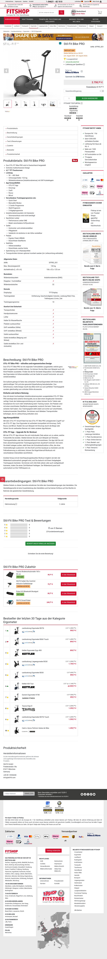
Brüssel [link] (15, 916)
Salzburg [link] (29, 896)
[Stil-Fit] (11, 44)
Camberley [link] (28, 886)
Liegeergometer (79, 880)
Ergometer (26, 31)
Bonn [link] (6, 865)
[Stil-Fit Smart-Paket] (10, 602)
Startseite (6, 31)
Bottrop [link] (11, 865)
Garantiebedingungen (15, 137)
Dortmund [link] (8, 867)
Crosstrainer (78, 852)
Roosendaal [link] (16, 906)
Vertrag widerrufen (53, 851)
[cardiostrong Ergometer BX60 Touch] (16, 641)
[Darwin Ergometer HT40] (16, 697)
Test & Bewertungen (14, 141)
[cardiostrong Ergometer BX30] (16, 675)
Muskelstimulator (80, 903)
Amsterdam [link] (9, 903)
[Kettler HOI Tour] (16, 686)
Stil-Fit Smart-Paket (23, 600)
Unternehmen (9, 1)
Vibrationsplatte (79, 906)
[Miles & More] (94, 834)
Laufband (77, 857)
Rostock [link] (7, 878)
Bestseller (10, 150)
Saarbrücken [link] (15, 878)
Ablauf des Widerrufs (57, 870)
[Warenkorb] (100, 12)
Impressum (18, 1)
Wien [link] (6, 898)
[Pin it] (75, 160)
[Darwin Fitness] (28, 698)
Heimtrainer (78, 883)
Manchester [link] (28, 888)
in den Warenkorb (89, 98)
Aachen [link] (7, 862)
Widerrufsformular (46, 869)
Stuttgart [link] (30, 878)
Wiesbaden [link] (8, 881)
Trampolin (77, 865)
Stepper (76, 888)
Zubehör (10, 146)
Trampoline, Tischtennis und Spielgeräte (50, 20)
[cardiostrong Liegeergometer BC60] (16, 664)
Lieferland (78, 1)
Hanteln (76, 875)
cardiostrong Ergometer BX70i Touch (35, 717)
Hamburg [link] (25, 869)
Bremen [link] (27, 865)
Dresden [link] (15, 867)
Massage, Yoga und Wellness (76, 20)
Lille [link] (6, 922)
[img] (82, 71)
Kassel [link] (28, 871)
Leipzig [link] (16, 874)
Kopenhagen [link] (9, 927)
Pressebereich (58, 881)
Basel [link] (7, 911)
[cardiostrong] (28, 632)
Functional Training (80, 893)
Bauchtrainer (78, 896)
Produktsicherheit (13, 154)
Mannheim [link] (28, 874)
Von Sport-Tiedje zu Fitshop (14, 818)
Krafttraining (27, 19)
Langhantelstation (80, 891)
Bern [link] (10, 911)
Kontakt (31, 1)
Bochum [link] (30, 862)
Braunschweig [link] (19, 865)
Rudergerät (78, 860)
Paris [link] (9, 922)
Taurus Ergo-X (27, 706)
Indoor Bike (78, 873)
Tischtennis (78, 867)
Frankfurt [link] (13, 869)
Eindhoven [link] (8, 906)
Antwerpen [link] (8, 916)
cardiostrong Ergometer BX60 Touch (35, 639)
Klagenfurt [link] (19, 896)
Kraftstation (78, 862)
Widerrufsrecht (59, 866)
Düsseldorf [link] (21, 867)
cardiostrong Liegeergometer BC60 (34, 662)
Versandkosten (45, 866)
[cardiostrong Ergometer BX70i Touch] (16, 719)
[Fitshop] (18, 12)
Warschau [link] (8, 932)
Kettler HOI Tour (28, 684)
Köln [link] (12, 874)
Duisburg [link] (29, 867)
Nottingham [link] (9, 890)
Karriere (25, 1)
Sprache (86, 1)
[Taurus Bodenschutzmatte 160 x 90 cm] (10, 575)
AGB (41, 861)
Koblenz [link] (7, 874)
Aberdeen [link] (8, 886)
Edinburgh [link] (8, 888)
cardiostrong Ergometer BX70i (33, 628)
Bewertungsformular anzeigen (40, 544)
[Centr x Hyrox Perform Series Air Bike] (16, 730)
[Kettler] (28, 654)
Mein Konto (96, 1)
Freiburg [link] (19, 869)
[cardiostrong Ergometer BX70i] (16, 630)
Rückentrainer (78, 898)
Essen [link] (7, 869)
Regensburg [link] (28, 876)
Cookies (42, 864)
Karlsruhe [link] (22, 871)
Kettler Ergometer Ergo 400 (32, 650)
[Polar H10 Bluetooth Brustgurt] (10, 593)
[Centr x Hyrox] (28, 731)
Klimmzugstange (79, 901)
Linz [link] (24, 896)
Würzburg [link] (16, 881)
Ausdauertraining (12, 19)
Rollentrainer (78, 885)
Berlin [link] (19, 862)
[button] (8, 104)
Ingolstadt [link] (15, 871)
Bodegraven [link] (17, 903)
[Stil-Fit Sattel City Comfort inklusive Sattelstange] (10, 584)
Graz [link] (6, 896)
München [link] (8, 876)
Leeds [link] (14, 886)
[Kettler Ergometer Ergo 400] (16, 653)
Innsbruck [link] (12, 896)
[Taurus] (28, 709)
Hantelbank (78, 870)
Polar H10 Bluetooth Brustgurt (27, 591)
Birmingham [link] (20, 886)
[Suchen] (61, 12)
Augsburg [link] (14, 862)
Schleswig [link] (23, 878)
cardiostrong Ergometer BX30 (33, 673)
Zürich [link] (22, 911)
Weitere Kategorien (95, 20)
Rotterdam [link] (24, 906)
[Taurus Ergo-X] (16, 708)
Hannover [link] (8, 871)
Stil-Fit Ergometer (36, 31)
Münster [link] (14, 876)
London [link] (21, 888)
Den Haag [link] (25, 903)
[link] (85, 180)
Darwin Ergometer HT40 (31, 695)
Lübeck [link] (22, 874)
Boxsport (77, 878)
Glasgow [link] (15, 888)
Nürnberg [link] (21, 876)
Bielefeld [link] (24, 862)
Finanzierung (91, 87)
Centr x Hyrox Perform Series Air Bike (35, 728)
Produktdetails (12, 128)
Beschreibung (12, 133)
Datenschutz (58, 861)
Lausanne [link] (16, 911)
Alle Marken (78, 910)
